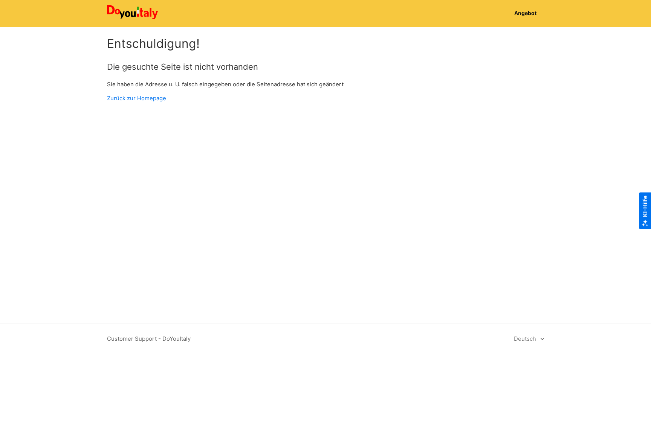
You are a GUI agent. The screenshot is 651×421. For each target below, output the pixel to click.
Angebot (525, 13)
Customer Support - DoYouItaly (149, 338)
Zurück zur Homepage (136, 98)
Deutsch (526, 338)
